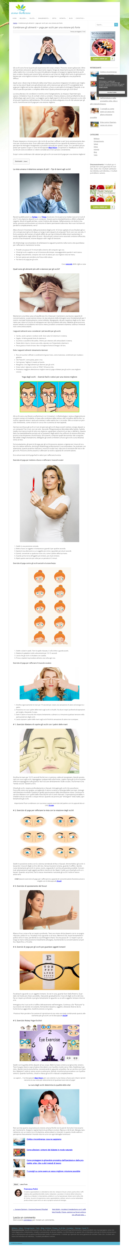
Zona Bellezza (18, 1243)
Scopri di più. (103, 87)
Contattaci (79, 18)
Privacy (54, 1228)
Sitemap (78, 1228)
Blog (71, 18)
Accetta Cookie (111, 92)
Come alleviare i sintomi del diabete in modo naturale (49, 1150)
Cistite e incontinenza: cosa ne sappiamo (44, 1139)
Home (15, 18)
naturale (69, 264)
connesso (27, 1220)
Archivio (48, 1228)
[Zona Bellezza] (20, 14)
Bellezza (22, 18)
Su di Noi (62, 1228)
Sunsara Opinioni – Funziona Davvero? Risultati (30, 1209)
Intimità (62, 18)
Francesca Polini (31, 1189)
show (25, 161)
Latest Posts (24, 1184)
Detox (54, 18)
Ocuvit (59, 881)
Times (44, 217)
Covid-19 (85, 1228)
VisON (64, 1015)
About (16, 1184)
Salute (32, 18)
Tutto (95, 155)
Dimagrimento (43, 18)
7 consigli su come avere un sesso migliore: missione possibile (53, 1171)
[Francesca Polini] (18, 1196)
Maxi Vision (52, 148)
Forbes (34, 217)
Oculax (51, 805)
